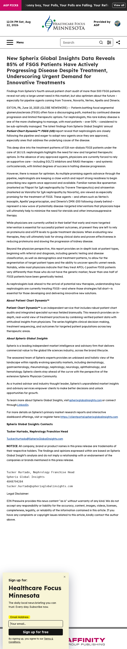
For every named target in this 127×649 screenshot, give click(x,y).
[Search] (101, 42)
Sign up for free (35, 632)
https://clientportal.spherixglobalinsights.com (89, 416)
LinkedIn (22, 405)
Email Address (19, 617)
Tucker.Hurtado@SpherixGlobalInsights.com (35, 438)
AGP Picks (10, 5)
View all (119, 5)
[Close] (64, 576)
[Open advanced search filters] (109, 42)
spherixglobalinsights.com (85, 400)
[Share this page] (118, 42)
